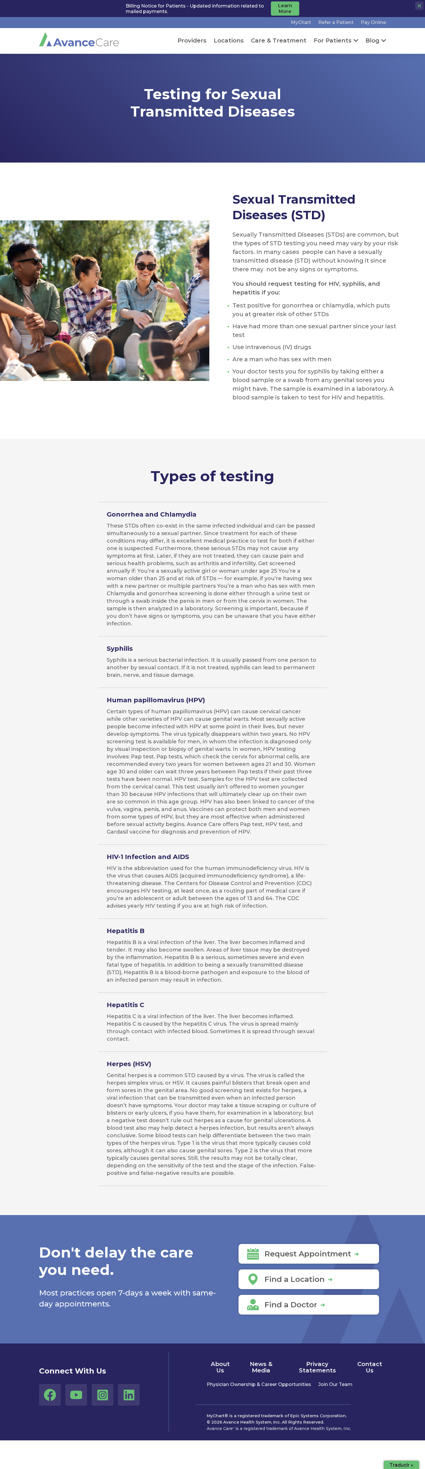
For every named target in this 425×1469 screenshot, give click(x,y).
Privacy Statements (317, 1367)
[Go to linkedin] (129, 1395)
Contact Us (369, 1367)
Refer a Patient (336, 22)
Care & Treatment (278, 40)
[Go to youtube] (76, 1395)
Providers (192, 40)
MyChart (301, 22)
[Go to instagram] (102, 1395)
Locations (229, 40)
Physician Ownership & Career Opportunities (259, 1384)
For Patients (333, 40)
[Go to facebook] (50, 1395)
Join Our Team (335, 1384)
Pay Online (373, 22)
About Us (220, 1367)
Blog (372, 40)
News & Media (261, 1367)
